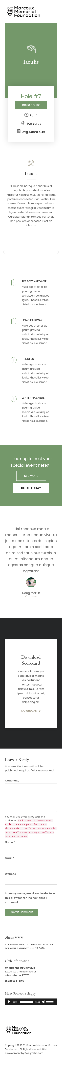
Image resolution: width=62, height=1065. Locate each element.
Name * (10, 842)
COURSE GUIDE (31, 105)
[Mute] (43, 1001)
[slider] (26, 1002)
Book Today (31, 488)
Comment (12, 781)
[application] (31, 1001)
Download (29, 711)
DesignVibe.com (34, 1053)
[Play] (9, 1001)
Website (10, 874)
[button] (4, 252)
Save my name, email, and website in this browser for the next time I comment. (30, 898)
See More (31, 476)
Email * (9, 858)
